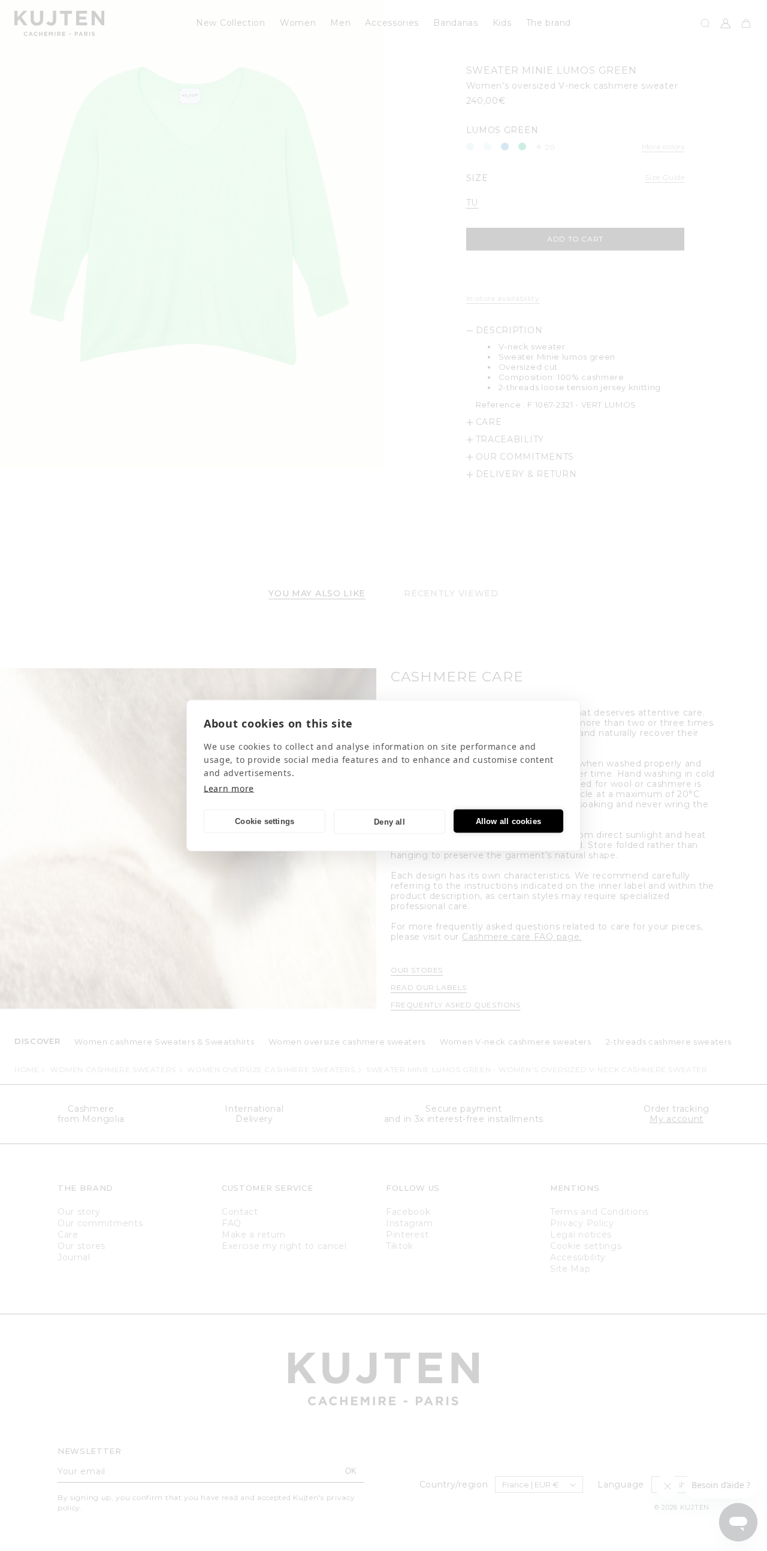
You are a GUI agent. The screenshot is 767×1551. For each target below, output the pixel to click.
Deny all (389, 821)
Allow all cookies (508, 820)
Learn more (229, 788)
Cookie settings (264, 820)
